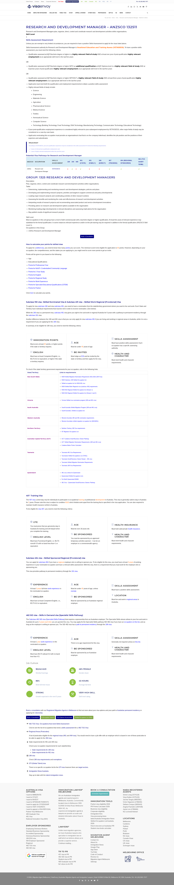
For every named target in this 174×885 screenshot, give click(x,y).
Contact (37, 1)
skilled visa (40, 248)
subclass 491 (59, 306)
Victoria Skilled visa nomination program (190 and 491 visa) (79, 400)
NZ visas (126, 836)
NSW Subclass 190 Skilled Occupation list (74, 380)
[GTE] (31, 521)
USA (86, 1)
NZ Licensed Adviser (130, 812)
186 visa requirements (42, 759)
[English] (31, 351)
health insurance (134, 529)
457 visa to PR (63, 854)
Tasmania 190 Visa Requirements (71, 465)
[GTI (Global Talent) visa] (27, 763)
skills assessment (68, 728)
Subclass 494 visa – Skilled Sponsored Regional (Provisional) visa (55, 558)
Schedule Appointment (72, 1)
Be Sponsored (83, 534)
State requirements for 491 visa (43, 752)
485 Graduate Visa (32, 814)
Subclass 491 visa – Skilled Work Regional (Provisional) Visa (94, 302)
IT (110, 1)
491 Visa (29, 816)
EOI (82, 356)
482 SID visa (30, 848)
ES (107, 1)
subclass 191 (33, 315)
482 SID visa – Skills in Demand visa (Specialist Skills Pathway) (54, 615)
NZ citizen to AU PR (65, 864)
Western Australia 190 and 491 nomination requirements (78, 418)
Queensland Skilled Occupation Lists (72, 476)
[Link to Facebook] (128, 6)
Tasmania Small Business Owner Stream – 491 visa (77, 459)
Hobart (125, 829)
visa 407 (41, 509)
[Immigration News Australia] (27, 771)
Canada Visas (128, 838)
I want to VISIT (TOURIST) (35, 807)
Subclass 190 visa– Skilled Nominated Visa (45, 302)
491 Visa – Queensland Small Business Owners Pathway (78, 482)
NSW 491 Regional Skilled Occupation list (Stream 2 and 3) (79, 393)
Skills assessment (126, 339)
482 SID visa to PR (65, 857)
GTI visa (62, 767)
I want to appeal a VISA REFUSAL (38, 809)
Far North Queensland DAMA (70, 479)
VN (99, 1)
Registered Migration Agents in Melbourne (62, 710)
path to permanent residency (86, 624)
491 (65, 735)
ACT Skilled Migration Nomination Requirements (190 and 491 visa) (81, 442)
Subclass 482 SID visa (37, 619)
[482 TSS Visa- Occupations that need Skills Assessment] (27, 724)
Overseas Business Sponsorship (37, 836)
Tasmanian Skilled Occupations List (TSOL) (74, 456)
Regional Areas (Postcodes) (39, 731)
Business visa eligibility (99, 809)
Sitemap (94, 862)
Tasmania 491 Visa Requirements (72, 452)
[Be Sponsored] (71, 534)
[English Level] (31, 536)
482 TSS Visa (83, 728)
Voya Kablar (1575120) (131, 797)
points (68, 248)
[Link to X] (137, 6)
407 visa (32, 500)
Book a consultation (33, 710)
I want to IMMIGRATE (33, 795)
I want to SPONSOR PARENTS (37, 802)
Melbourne (62, 800)
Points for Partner (34, 288)
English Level (42, 537)
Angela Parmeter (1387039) (133, 807)
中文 (104, 1)
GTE (35, 522)
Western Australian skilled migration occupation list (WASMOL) (80, 421)
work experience (54, 588)
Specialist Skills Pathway (55, 619)
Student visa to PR (65, 859)
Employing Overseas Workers (36, 829)
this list (137, 642)
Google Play (95, 847)
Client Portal (29, 1)
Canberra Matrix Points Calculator (71, 445)
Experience (40, 638)
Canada (91, 1)
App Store (94, 849)
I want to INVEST (32, 799)
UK (82, 1)
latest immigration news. (54, 775)
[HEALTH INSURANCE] (112, 524)
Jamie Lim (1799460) (130, 809)
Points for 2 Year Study (36, 272)
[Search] (147, 12)
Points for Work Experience (38, 281)
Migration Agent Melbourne (100, 859)
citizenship (38, 713)
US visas (126, 841)
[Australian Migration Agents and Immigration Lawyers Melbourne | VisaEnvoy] (41, 6)
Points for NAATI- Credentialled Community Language (47, 268)
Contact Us (95, 840)
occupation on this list (132, 622)
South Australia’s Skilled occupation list (73, 410)
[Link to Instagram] (134, 6)
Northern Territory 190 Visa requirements (73, 428)
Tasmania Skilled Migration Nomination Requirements (77, 462)
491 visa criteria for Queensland (71, 472)
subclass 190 (43, 306)
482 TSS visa (31, 845)
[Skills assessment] (112, 338)
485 (77, 162)
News (42, 1)
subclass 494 (43, 562)
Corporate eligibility (98, 811)
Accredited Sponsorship (34, 833)
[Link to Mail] (140, 6)
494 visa (73, 735)
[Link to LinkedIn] (131, 6)
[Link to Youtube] (143, 6)
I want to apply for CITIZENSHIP (37, 804)
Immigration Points (45, 340)
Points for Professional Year (38, 265)
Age (76, 342)
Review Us (94, 857)
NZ (96, 1)
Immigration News (97, 845)
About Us (94, 842)
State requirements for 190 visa (43, 750)
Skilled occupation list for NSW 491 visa (73, 383)
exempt (73, 591)
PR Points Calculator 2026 (100, 806)
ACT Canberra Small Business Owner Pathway (75, 439)
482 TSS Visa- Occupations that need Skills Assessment (49, 724)
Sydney (125, 826)
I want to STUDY (32, 797)
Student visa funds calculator (101, 828)
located (61, 803)
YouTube (94, 852)
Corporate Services (51, 1)
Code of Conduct (97, 854)
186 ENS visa (31, 838)
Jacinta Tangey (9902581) (132, 799)
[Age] (71, 342)
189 (68, 162)
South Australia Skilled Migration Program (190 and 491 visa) (79, 407)
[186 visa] (27, 755)
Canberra (126, 824)
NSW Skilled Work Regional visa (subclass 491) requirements (80, 386)
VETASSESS (56, 169)
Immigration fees (96, 814)
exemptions (57, 759)
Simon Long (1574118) (131, 795)
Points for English (34, 275)
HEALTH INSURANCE (126, 525)
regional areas (132, 599)
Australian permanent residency (128, 710)
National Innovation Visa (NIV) (37, 819)
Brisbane (126, 833)
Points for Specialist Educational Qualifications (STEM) (48, 285)
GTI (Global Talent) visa (37, 763)
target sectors (83, 767)
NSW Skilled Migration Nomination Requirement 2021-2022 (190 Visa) (82, 377)
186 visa (108, 624)
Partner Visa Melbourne (34, 812)
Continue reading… (65, 843)
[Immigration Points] (31, 339)
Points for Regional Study (37, 278)
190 (73, 162)
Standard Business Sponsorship (37, 831)
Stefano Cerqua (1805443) (132, 804)
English (38, 352)
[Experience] (31, 637)
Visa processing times (98, 816)
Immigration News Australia (39, 771)
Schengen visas (128, 845)
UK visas (126, 843)
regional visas (58, 735)
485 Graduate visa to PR (67, 862)
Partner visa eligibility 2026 (100, 804)
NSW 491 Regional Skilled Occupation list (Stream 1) (77, 390)
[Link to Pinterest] (146, 6)
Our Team (60, 1)
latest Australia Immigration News (102, 818)
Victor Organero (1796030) (132, 802)
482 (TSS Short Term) (141, 161)
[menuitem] (30, 1)
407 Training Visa (34, 496)
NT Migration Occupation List (70, 431)
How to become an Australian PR (102, 826)
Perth (125, 831)
